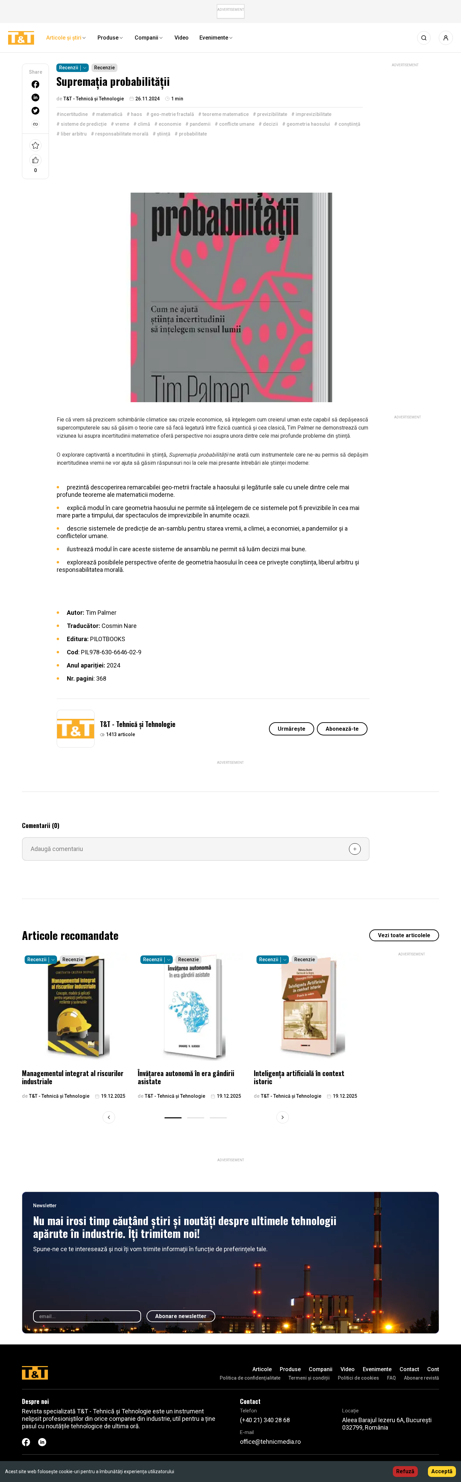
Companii (320, 1369)
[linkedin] (35, 97)
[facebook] (35, 84)
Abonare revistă (421, 1378)
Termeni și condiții (309, 1378)
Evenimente (377, 1369)
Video (348, 1369)
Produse (290, 1369)
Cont (433, 1369)
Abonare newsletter (181, 1316)
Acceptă (442, 1471)
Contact (409, 1369)
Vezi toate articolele (404, 935)
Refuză (405, 1471)
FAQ (391, 1378)
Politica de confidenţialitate (250, 1378)
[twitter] (35, 111)
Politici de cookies (358, 1378)
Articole (262, 1369)
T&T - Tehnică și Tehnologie (137, 724)
